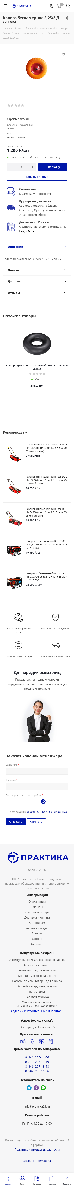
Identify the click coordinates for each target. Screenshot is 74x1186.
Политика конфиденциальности (37, 1149)
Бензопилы (37, 991)
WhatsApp (43, 1087)
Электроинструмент (37, 965)
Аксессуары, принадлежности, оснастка (37, 960)
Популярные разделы (37, 953)
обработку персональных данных (47, 811)
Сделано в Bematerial (37, 1160)
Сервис (37, 938)
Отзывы (37, 907)
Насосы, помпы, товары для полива (37, 981)
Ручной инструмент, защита (37, 986)
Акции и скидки (37, 928)
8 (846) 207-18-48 (37, 1066)
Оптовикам (37, 923)
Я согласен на (38, 811)
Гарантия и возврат (37, 912)
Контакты (37, 944)
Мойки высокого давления (37, 975)
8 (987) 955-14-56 (37, 1071)
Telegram (29, 1087)
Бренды (37, 933)
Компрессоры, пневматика (37, 970)
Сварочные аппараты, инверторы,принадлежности (37, 1003)
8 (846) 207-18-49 (37, 1062)
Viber (36, 1087)
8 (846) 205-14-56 (37, 1057)
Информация (37, 895)
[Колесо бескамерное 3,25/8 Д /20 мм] (37, 71)
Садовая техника (37, 997)
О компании (37, 901)
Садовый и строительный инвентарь (37, 1011)
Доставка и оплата (37, 917)
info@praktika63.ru (37, 1106)
